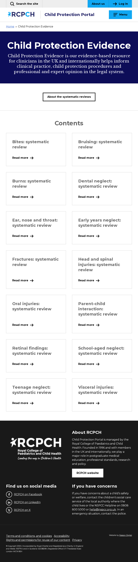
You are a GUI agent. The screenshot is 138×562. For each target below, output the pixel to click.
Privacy (77, 540)
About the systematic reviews (69, 96)
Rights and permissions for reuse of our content (38, 540)
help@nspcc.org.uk (103, 509)
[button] (24, 4)
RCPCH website (88, 473)
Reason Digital (125, 535)
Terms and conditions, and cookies (29, 536)
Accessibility (62, 536)
